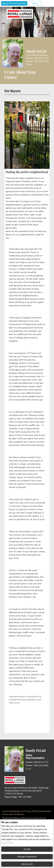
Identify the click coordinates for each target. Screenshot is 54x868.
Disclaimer (45, 811)
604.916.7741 (41, 58)
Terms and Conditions (13, 814)
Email (29, 64)
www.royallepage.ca (12, 811)
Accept (27, 849)
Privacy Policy (31, 811)
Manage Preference (27, 856)
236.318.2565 (41, 61)
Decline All (27, 864)
